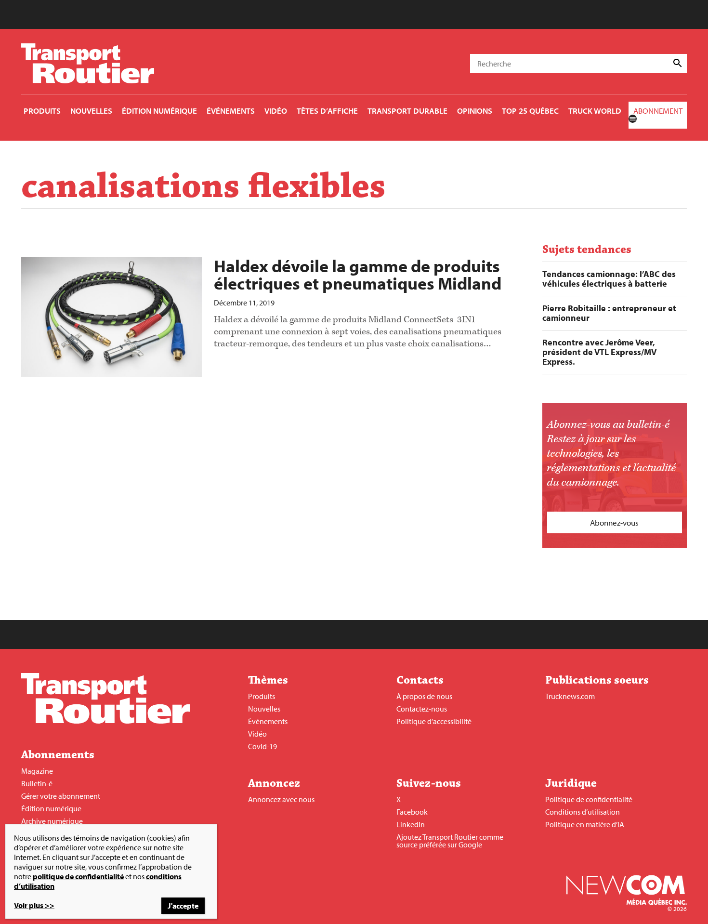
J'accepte (183, 906)
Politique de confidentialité (588, 799)
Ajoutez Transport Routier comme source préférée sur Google (449, 840)
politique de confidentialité (78, 876)
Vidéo (257, 734)
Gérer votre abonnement (60, 796)
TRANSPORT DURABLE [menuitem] (407, 111)
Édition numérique (51, 808)
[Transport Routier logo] (105, 721)
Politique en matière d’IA (584, 824)
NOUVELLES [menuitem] (91, 111)
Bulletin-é (36, 783)
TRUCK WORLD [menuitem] (594, 111)
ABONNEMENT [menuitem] (657, 111)
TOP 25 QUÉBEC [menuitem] (530, 111)
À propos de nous (424, 696)
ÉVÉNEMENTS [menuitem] (231, 111)
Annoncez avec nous (281, 799)
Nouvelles (264, 708)
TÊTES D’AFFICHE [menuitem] (327, 111)
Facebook (412, 812)
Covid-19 (262, 746)
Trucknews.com (570, 696)
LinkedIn (410, 824)
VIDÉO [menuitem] (275, 111)
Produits (261, 696)
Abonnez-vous (614, 522)
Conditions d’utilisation (582, 812)
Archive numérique (52, 821)
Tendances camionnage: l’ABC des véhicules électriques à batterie (609, 279)
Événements (268, 721)
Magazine (37, 771)
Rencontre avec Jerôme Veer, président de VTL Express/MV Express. (599, 352)
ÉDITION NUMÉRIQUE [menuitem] (159, 111)
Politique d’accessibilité (434, 721)
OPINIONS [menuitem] (474, 111)
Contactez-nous (421, 708)
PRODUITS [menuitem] (42, 111)
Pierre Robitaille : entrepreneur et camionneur (609, 313)
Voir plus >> (34, 905)
